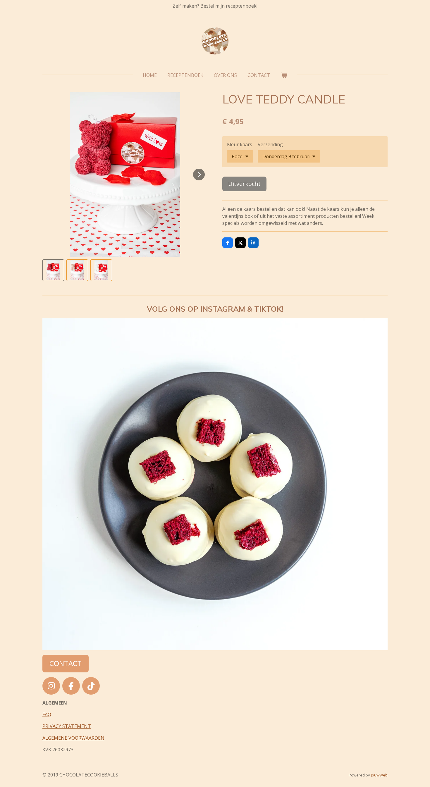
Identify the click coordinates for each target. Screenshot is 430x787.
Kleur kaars (239, 144)
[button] (53, 270)
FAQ (46, 714)
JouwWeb (379, 775)
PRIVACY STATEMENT (66, 726)
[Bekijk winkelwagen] (284, 75)
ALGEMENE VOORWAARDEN (73, 738)
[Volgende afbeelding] (199, 174)
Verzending (270, 144)
